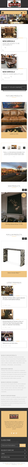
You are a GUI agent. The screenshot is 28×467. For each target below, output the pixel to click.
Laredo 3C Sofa (14, 134)
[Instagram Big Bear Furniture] (16, 433)
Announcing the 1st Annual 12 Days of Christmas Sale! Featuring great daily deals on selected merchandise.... (13, 323)
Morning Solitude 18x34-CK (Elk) (14, 224)
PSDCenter (8, 464)
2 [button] (10, 23)
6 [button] (19, 23)
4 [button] (14, 23)
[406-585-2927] (19, 9)
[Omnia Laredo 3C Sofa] (14, 117)
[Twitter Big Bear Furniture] (14, 433)
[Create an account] (25, 9)
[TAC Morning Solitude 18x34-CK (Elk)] (14, 207)
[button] (4, 148)
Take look (7, 77)
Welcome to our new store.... (10, 343)
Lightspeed (19, 464)
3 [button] (12, 23)
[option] (14, 19)
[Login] (23, 9)
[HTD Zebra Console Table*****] (14, 256)
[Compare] (21, 9)
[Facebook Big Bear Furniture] (11, 433)
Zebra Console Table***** (14, 273)
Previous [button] (2, 19)
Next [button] (26, 19)
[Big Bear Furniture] (14, 3)
